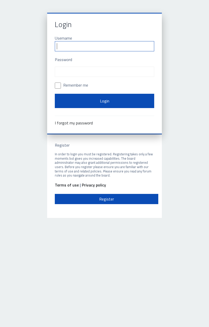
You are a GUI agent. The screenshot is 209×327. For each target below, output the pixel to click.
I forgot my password (74, 123)
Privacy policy (94, 185)
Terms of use (67, 185)
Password (63, 59)
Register (106, 199)
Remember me (75, 85)
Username (63, 38)
